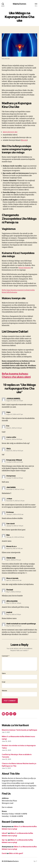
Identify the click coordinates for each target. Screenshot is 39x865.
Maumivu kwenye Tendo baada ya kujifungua (19, 730)
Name (4, 673)
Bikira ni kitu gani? (16, 853)
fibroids (24, 140)
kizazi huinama (25, 268)
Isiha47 (5, 833)
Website (4, 690)
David (4, 853)
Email (3, 682)
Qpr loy (5, 840)
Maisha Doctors (19, 4)
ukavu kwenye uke (10, 132)
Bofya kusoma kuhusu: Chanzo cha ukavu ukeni (16, 375)
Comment (5, 656)
